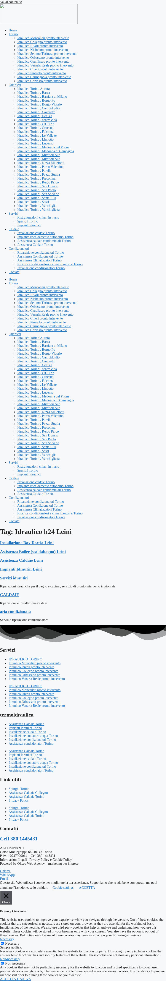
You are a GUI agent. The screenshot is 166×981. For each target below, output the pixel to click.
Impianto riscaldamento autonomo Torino (45, 237)
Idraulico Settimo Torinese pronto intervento (47, 53)
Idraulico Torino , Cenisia (34, 116)
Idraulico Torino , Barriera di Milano (42, 96)
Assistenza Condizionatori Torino (40, 256)
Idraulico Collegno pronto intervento (42, 42)
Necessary (12, 943)
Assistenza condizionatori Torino (31, 743)
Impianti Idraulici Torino (25, 728)
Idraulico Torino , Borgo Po (36, 100)
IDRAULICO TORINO (25, 659)
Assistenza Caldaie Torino (35, 244)
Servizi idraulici (14, 578)
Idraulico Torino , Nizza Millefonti (40, 163)
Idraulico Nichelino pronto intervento (42, 50)
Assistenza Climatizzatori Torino (39, 260)
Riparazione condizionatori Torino (40, 252)
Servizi (13, 213)
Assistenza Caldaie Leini (21, 560)
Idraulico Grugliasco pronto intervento (43, 61)
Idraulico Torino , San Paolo (36, 190)
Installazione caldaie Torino (36, 233)
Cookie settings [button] (63, 887)
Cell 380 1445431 (19, 839)
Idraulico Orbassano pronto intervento (43, 57)
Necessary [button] (7, 939)
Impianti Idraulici (29, 225)
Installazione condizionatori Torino (41, 268)
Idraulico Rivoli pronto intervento (40, 46)
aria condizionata (15, 611)
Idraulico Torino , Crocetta (35, 128)
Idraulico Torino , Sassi (33, 202)
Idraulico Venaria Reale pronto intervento (45, 65)
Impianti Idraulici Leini (21, 569)
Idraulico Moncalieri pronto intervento (43, 38)
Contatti (14, 272)
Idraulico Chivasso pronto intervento (42, 81)
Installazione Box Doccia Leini (27, 542)
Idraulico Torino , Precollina (36, 178)
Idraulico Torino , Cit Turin (35, 124)
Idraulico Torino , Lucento (35, 143)
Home (13, 30)
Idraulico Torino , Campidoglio (38, 108)
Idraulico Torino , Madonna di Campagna (45, 151)
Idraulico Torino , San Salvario (38, 194)
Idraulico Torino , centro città (37, 120)
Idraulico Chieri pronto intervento (40, 69)
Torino (13, 34)
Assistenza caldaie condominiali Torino (44, 241)
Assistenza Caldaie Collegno (28, 793)
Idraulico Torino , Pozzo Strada (38, 174)
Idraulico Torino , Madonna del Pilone (43, 147)
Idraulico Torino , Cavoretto (36, 112)
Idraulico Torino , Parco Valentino (40, 167)
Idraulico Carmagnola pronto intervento (44, 77)
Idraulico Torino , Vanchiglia (36, 206)
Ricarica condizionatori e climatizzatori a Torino (50, 264)
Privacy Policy (19, 800)
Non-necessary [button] (10, 959)
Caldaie (14, 229)
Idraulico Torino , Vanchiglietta (38, 209)
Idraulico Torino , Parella (34, 170)
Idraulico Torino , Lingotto (35, 139)
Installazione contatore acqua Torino (33, 736)
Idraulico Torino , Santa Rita (36, 198)
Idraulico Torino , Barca (33, 92)
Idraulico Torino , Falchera (35, 131)
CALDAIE (9, 594)
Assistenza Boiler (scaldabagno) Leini (33, 551)
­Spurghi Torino (27, 221)
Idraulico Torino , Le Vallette (37, 135)
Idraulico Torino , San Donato (37, 186)
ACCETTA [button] (87, 887)
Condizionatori (19, 248)
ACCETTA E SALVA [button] (15, 979)
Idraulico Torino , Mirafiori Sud (38, 155)
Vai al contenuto (11, 2)
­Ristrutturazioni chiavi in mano (38, 217)
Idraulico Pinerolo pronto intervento (41, 73)
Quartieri (15, 85)
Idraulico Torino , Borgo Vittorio (39, 104)
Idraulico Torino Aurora (33, 89)
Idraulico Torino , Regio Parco (38, 182)
